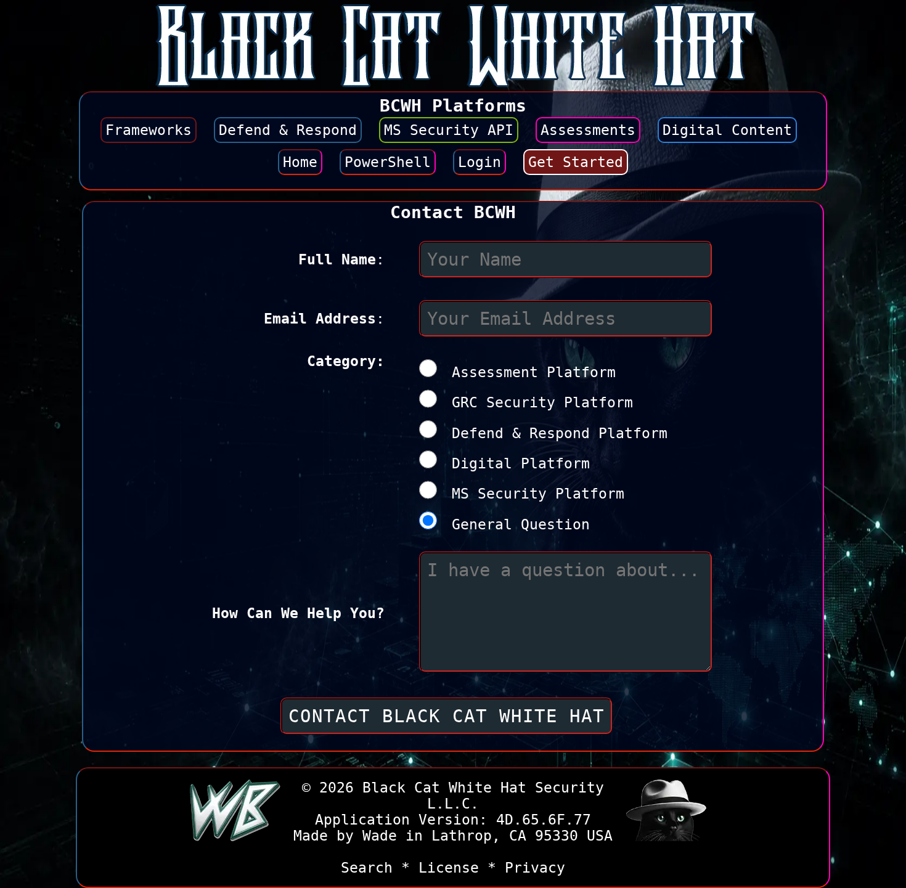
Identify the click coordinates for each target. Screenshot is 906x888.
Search (367, 868)
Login (479, 162)
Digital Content (727, 130)
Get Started (575, 162)
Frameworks (148, 130)
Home (300, 162)
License (448, 868)
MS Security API (448, 130)
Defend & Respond (288, 130)
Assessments (588, 130)
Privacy (535, 868)
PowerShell (388, 162)
